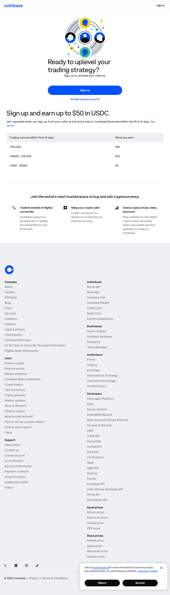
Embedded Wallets (99, 414)
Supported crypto (16, 482)
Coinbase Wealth (98, 302)
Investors (11, 318)
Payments (93, 342)
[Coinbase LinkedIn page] (16, 566)
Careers (10, 292)
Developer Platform (100, 398)
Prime (91, 359)
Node (90, 462)
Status (9, 487)
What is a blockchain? (19, 416)
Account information (18, 466)
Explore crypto (14, 363)
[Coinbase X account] (5, 566)
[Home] (13, 5)
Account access (15, 476)
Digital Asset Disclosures (22, 350)
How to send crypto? (18, 427)
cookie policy (100, 567)
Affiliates (11, 297)
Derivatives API (97, 500)
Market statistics (16, 374)
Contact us (12, 450)
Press (8, 308)
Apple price (94, 546)
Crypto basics (14, 384)
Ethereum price (97, 517)
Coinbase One (96, 297)
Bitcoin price (95, 512)
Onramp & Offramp (99, 425)
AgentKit (93, 468)
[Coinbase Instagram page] (26, 566)
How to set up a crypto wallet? (25, 421)
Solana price (95, 523)
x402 (90, 430)
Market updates (15, 400)
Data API (92, 452)
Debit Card (94, 313)
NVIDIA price (95, 540)
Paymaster (94, 441)
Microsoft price (97, 551)
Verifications (95, 457)
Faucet (91, 478)
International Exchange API (105, 489)
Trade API (93, 436)
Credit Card (94, 308)
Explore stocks (14, 368)
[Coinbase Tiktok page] (37, 566)
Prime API (93, 494)
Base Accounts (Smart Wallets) (107, 420)
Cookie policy (14, 334)
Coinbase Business (99, 336)
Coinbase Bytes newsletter (23, 379)
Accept (140, 583)
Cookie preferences (18, 340)
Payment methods (17, 471)
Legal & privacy (15, 329)
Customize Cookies (147, 571)
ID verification (14, 460)
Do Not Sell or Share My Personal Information (35, 345)
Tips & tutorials (15, 390)
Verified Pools (96, 386)
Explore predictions (100, 318)
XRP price (93, 528)
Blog (8, 302)
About (9, 286)
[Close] (161, 568)
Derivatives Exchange (101, 381)
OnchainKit (94, 446)
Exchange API (96, 484)
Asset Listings (96, 331)
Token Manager (97, 347)
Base (90, 404)
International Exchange (102, 375)
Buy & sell (93, 286)
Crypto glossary (15, 395)
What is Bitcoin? (15, 405)
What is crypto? (15, 411)
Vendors (10, 324)
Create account (15, 455)
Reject (102, 583)
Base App (93, 292)
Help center (12, 444)
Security (10, 313)
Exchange (93, 370)
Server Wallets (97, 409)
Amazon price (96, 556)
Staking (92, 365)
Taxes (8, 432)
